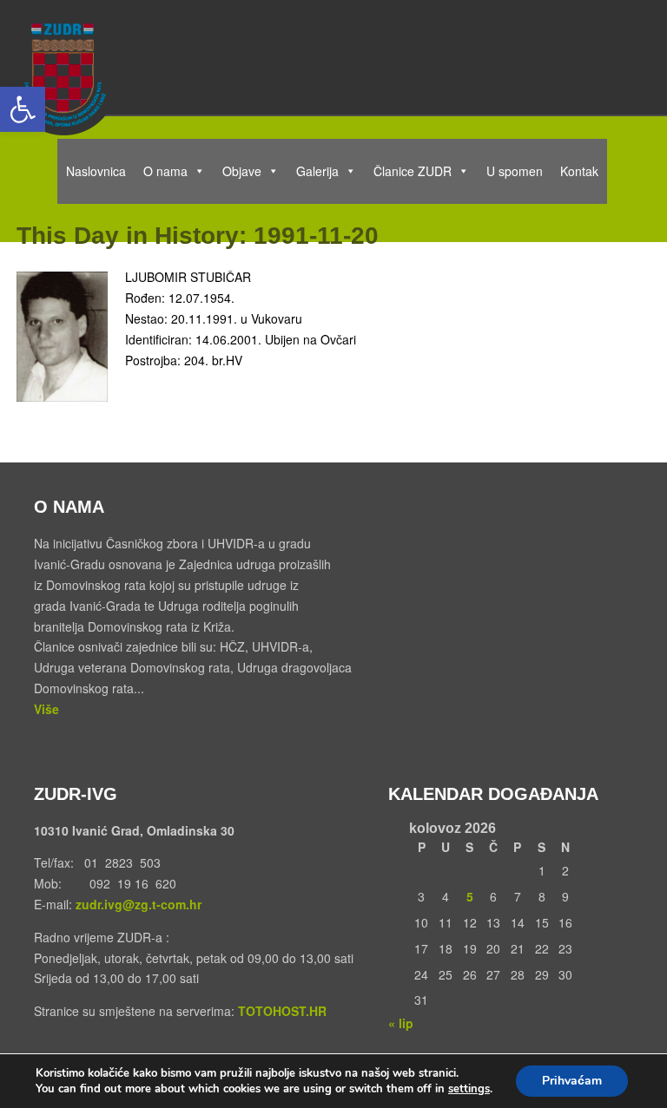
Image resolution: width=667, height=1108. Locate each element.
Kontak (579, 171)
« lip (400, 1023)
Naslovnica (96, 171)
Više (46, 709)
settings (469, 1089)
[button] (22, 109)
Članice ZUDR (412, 171)
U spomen (514, 171)
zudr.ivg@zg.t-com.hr (136, 904)
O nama (165, 171)
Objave (241, 171)
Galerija (317, 171)
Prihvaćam (572, 1080)
